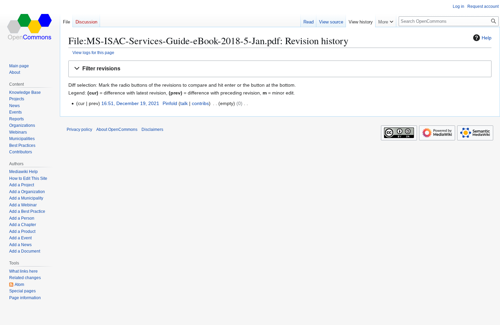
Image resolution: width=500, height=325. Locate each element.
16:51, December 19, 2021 (130, 103)
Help (486, 37)
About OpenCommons (116, 129)
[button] (280, 68)
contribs (200, 103)
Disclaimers (152, 129)
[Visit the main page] (30, 27)
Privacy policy (79, 129)
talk (184, 103)
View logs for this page (93, 52)
